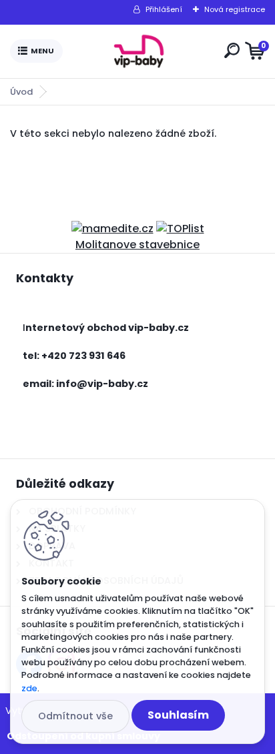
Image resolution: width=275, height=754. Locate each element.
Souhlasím (178, 715)
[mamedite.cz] (112, 228)
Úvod (21, 91)
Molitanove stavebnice (137, 244)
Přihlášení (164, 9)
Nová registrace (234, 9)
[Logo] (140, 51)
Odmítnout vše (75, 716)
